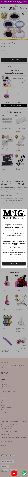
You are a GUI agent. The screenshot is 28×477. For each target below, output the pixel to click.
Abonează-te (14, 264)
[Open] (14, 473)
